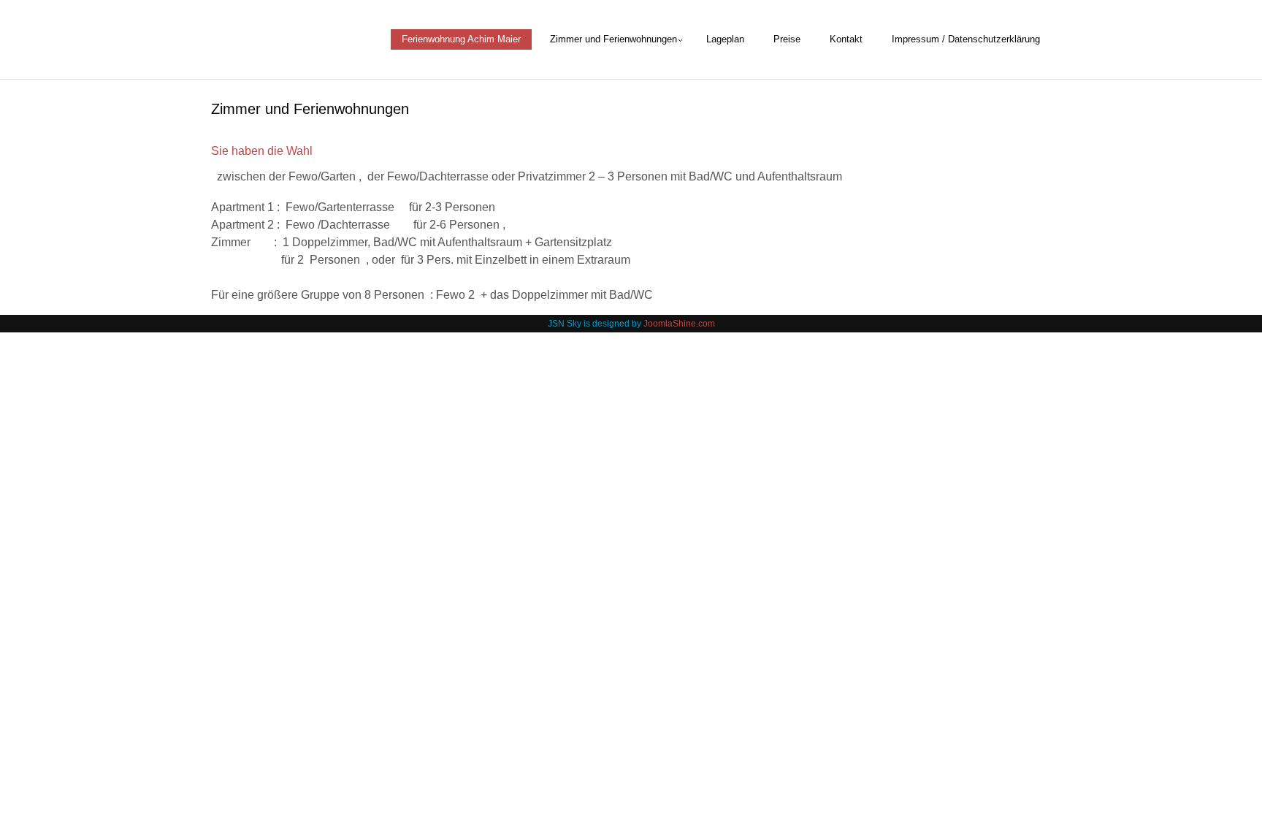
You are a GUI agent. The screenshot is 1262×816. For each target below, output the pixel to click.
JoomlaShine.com (679, 324)
